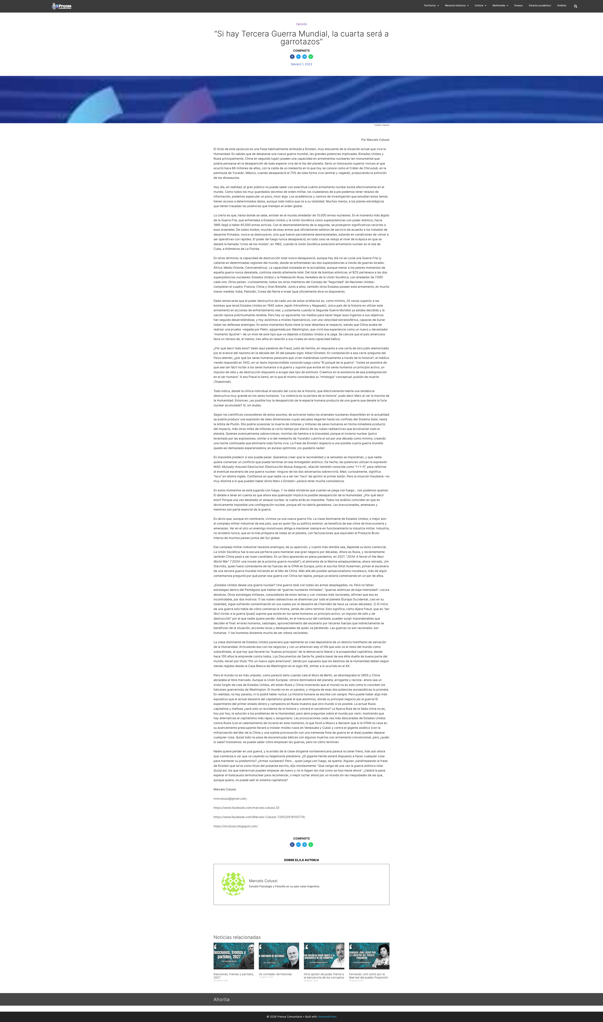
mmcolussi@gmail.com (230, 798)
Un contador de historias (275, 974)
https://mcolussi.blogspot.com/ (236, 826)
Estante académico (540, 5)
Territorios (430, 5)
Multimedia (499, 5)
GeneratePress (327, 1016)
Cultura (479, 5)
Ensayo (518, 5)
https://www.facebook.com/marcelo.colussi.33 (246, 808)
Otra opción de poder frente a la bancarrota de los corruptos (324, 976)
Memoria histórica (455, 5)
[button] (576, 6)
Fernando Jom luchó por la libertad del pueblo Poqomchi (368, 976)
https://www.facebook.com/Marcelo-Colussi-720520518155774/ (259, 817)
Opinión (301, 24)
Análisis (561, 5)
